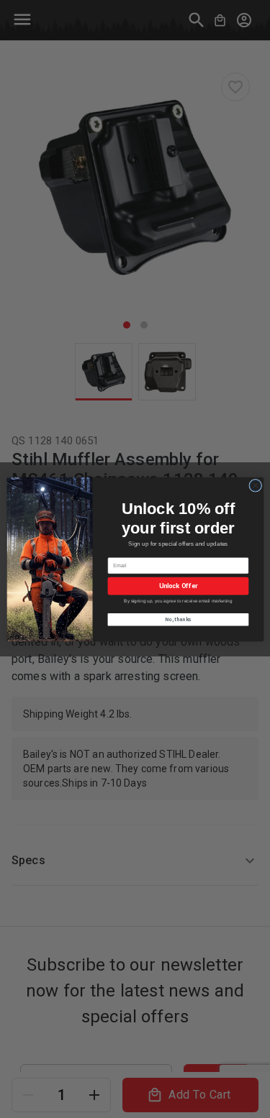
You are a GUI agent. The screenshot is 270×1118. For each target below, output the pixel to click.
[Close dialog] (255, 485)
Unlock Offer (177, 586)
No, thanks (178, 619)
